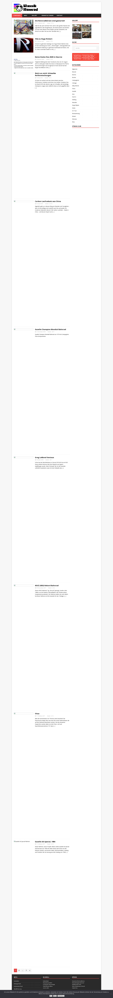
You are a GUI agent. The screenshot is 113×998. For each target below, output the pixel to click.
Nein (55, 996)
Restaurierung (76, 113)
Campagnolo (75, 80)
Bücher (74, 77)
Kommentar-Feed (18, 986)
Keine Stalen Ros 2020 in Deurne (48, 57)
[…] (60, 31)
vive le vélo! (46, 988)
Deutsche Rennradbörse (78, 981)
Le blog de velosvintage (49, 984)
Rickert (74, 116)
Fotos (73, 88)
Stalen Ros (75, 988)
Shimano (74, 119)
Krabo (73, 108)
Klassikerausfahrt (47, 983)
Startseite (17, 15)
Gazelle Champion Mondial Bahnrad (50, 329)
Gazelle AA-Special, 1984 (45, 842)
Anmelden (16, 981)
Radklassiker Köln (76, 984)
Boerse (74, 74)
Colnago (74, 83)
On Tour (74, 111)
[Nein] (111, 994)
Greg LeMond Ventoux (44, 457)
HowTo (74, 97)
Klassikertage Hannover (78, 983)
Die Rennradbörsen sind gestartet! (50, 21)
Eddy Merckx (75, 86)
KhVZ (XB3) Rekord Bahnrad (47, 585)
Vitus (37, 713)
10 (51, 203)
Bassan (74, 72)
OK (51, 996)
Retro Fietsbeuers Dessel (78, 986)
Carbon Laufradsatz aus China (48, 201)
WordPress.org (17, 989)
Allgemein (74, 69)
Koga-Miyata (75, 105)
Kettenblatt (46, 981)
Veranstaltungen (47, 15)
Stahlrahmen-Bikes (48, 986)
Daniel (48, 23)
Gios (73, 94)
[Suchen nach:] (85, 48)
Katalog (74, 99)
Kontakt (60, 15)
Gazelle (74, 91)
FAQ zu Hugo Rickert (43, 39)
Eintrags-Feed (17, 983)
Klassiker (74, 102)
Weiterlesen (61, 996)
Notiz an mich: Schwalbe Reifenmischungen (45, 74)
